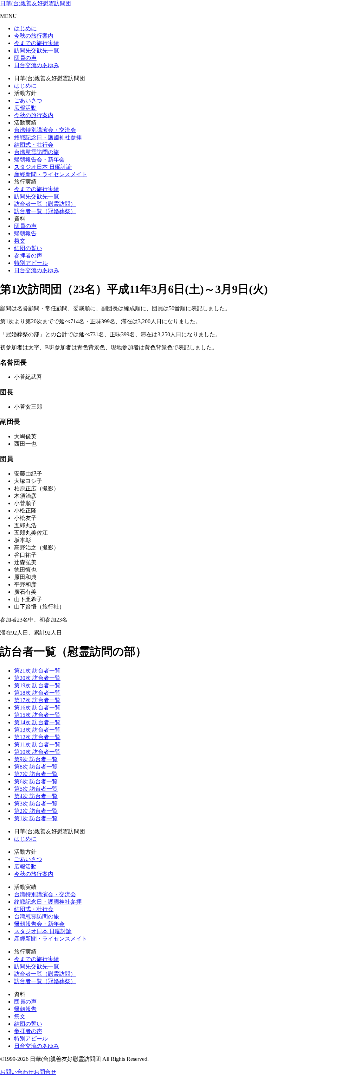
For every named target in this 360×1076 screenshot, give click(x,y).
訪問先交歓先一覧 (36, 50)
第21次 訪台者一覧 (37, 671)
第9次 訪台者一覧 (36, 759)
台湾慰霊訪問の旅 (36, 152)
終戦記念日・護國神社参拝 (48, 137)
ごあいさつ (28, 100)
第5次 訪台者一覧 (36, 789)
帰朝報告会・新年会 (39, 160)
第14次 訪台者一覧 (37, 722)
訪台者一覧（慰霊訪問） (45, 204)
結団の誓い (28, 248)
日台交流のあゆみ (36, 65)
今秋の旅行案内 (33, 36)
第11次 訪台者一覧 (37, 744)
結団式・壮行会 (33, 145)
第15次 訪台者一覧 (37, 715)
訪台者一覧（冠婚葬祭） (45, 211)
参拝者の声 (28, 256)
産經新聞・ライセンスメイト (50, 174)
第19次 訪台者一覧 (37, 685)
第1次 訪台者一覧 (36, 818)
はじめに (25, 28)
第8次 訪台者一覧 (36, 767)
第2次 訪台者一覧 (36, 811)
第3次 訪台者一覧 (36, 804)
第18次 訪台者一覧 (37, 693)
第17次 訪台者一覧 (37, 700)
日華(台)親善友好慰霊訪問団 (35, 3)
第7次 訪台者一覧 (36, 774)
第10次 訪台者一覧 (37, 752)
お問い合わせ (17, 1072)
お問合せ (45, 1072)
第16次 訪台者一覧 (37, 708)
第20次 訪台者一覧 (37, 678)
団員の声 (25, 58)
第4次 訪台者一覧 (36, 796)
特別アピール (31, 263)
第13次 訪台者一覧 (37, 730)
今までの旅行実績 (36, 43)
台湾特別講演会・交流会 (45, 130)
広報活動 (25, 108)
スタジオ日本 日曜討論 (43, 167)
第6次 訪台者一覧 (36, 781)
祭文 (19, 241)
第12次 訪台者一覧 (37, 737)
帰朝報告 (25, 233)
